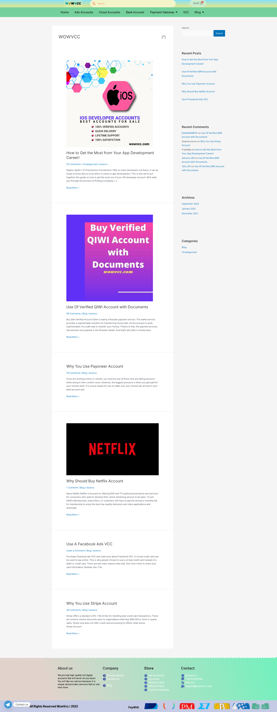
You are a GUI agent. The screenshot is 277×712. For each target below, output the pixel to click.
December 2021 (190, 213)
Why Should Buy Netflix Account (94, 481)
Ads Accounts (83, 12)
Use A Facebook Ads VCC (89, 544)
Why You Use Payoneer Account (94, 366)
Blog (198, 12)
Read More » (72, 187)
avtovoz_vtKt (188, 158)
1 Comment (72, 487)
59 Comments (73, 313)
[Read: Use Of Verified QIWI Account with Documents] (109, 257)
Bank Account (135, 12)
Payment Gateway (162, 12)
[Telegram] (8, 704)
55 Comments (73, 164)
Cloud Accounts (109, 12)
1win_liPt (186, 166)
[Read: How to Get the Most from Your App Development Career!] (109, 103)
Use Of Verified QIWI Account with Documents (107, 307)
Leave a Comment (75, 550)
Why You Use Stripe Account (91, 603)
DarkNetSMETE (190, 133)
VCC (186, 12)
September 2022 (190, 203)
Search (185, 27)
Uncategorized (90, 164)
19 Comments (73, 373)
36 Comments (73, 610)
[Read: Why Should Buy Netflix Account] (112, 449)
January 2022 (189, 208)
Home (65, 12)
